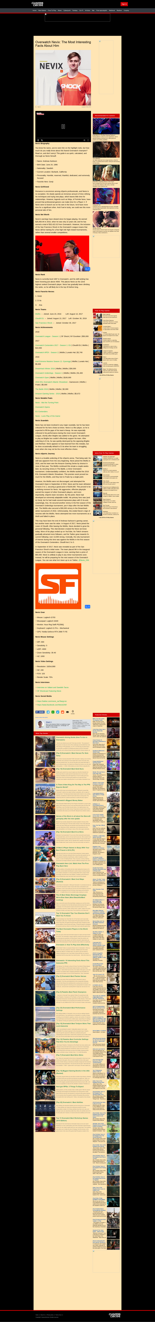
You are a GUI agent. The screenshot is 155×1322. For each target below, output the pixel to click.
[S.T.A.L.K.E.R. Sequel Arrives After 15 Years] (113, 818)
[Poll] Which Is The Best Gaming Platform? (104, 135)
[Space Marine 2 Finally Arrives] (113, 797)
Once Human (106, 475)
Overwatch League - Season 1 (47, 336)
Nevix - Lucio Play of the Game (47, 416)
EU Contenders (41, 412)
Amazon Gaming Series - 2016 (47, 394)
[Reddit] (62, 712)
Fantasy (74, 10)
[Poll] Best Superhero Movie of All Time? (103, 181)
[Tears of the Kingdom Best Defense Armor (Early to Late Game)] (113, 1116)
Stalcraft (105, 493)
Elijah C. (39, 107)
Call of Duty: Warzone (108, 320)
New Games (42, 10)
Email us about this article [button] (41, 717)
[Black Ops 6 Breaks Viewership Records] (113, 733)
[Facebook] (40, 712)
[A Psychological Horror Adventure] (113, 807)
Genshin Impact (107, 338)
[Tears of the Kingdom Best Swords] (113, 1148)
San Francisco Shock (43, 323)
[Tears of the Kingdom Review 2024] (113, 1084)
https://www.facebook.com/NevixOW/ (52, 705)
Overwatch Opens (42, 407)
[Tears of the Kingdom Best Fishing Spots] (113, 1170)
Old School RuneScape (109, 462)
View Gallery (86, 269)
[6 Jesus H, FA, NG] (113, 978)
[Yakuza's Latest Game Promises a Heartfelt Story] (113, 786)
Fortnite (105, 332)
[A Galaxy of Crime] (113, 935)
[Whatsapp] (52, 712)
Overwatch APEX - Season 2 (46, 352)
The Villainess (96, 158)
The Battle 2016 (41, 389)
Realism (119, 10)
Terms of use (58, 1315)
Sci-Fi (81, 10)
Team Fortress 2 (107, 499)
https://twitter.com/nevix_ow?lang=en (52, 701)
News (60, 10)
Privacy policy (50, 1315)
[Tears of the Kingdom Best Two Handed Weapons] (113, 1138)
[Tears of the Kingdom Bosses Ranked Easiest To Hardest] (113, 1127)
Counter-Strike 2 (107, 326)
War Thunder (106, 505)
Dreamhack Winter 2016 (45, 369)
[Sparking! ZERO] (113, 765)
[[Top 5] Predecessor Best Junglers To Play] (113, 1223)
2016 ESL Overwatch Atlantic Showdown (51, 382)
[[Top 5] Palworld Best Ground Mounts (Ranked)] (113, 1212)
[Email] (67, 712)
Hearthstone (106, 344)
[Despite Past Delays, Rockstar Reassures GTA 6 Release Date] (113, 871)
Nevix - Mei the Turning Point (46, 403)
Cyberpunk (67, 10)
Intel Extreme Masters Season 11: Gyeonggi (53, 361)
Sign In (124, 4)
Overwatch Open (42, 377)
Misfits (37, 314)
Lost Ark (105, 363)
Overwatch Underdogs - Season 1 (48, 373)
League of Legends (108, 351)
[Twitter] (57, 712)
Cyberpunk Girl (96, 205)
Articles (87, 10)
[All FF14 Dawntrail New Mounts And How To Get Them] (113, 1010)
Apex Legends (106, 314)
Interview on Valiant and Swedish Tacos (53, 687)
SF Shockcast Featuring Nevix (49, 691)
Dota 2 (104, 357)
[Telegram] (48, 712)
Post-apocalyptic (101, 10)
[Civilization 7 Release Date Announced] (113, 861)
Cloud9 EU (39, 318)
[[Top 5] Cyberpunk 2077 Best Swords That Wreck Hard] (113, 1244)
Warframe (105, 511)
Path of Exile (106, 481)
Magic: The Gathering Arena (110, 369)
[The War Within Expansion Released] (113, 925)
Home (34, 10)
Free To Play (52, 10)
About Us (42, 1315)
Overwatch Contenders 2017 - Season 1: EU (53, 345)
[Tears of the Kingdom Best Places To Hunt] (113, 1159)
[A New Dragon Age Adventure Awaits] (113, 903)
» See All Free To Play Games (106, 375)
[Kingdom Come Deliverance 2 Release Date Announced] (113, 850)
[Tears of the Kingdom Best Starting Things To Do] (113, 1095)
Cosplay (126, 10)
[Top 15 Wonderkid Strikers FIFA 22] (113, 1074)
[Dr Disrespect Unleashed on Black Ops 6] (113, 743)
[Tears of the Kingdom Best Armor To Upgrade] (113, 1180)
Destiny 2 (105, 469)
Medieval (112, 10)
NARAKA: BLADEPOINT (109, 456)
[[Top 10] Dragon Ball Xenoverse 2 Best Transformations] (113, 1063)
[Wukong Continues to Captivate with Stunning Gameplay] (113, 914)
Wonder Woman (97, 228)
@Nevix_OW (84, 560)
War (93, 10)
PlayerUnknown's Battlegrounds (111, 487)
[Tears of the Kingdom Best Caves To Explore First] (113, 1191)
